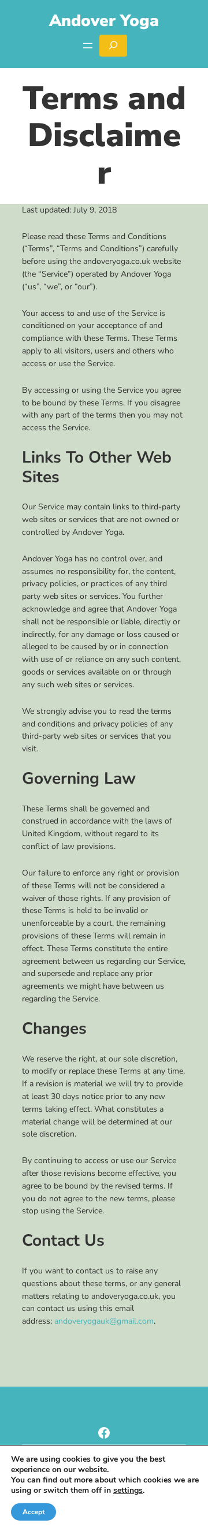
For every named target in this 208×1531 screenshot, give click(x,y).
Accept (33, 1512)
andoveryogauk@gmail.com (104, 1321)
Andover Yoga (104, 21)
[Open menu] (88, 46)
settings (128, 1490)
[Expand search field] (113, 46)
